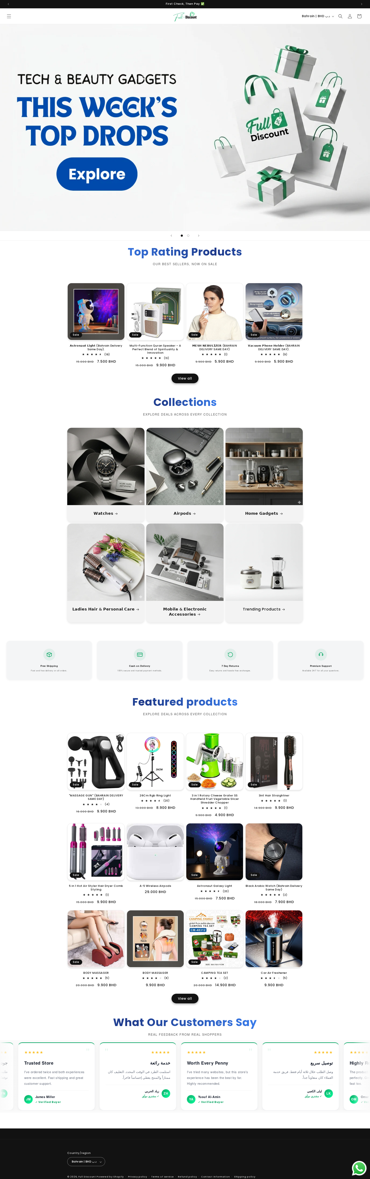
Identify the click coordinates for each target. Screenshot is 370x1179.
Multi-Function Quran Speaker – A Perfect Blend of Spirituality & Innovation (155, 349)
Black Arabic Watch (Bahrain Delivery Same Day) (274, 888)
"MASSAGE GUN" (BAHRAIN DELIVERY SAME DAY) (96, 797)
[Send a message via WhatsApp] (359, 1168)
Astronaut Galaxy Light (214, 886)
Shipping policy (244, 1176)
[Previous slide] (171, 235)
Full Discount (87, 1177)
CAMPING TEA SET (214, 973)
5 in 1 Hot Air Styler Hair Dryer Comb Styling (96, 888)
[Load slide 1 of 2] (182, 235)
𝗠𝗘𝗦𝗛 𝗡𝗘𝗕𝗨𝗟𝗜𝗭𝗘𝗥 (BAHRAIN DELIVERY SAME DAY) (214, 347)
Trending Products (261, 609)
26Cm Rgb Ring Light (155, 795)
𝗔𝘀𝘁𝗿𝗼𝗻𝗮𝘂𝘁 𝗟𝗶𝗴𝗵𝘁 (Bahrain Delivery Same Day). (96, 347)
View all (185, 378)
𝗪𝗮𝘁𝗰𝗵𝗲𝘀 (103, 513)
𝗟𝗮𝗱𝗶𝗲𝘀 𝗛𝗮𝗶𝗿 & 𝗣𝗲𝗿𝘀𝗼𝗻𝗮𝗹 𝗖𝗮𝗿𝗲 (103, 609)
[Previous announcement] (8, 4)
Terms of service (162, 1176)
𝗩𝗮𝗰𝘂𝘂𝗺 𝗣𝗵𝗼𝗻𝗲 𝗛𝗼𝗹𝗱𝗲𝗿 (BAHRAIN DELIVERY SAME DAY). (274, 347)
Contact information (215, 1176)
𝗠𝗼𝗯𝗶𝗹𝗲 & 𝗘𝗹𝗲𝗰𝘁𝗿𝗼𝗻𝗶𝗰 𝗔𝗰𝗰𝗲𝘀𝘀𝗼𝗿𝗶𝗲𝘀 (185, 612)
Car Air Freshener (274, 973)
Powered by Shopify (110, 1177)
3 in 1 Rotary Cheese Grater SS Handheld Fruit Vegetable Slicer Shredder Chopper (214, 799)
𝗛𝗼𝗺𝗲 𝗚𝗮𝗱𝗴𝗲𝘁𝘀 (261, 513)
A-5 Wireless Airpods (155, 886)
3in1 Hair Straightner (274, 795)
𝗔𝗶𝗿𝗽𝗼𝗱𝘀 (182, 513)
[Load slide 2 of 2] (188, 235)
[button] (9, 16)
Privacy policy (137, 1176)
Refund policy (187, 1176)
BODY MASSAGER (96, 973)
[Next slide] (198, 235)
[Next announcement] (361, 4)
